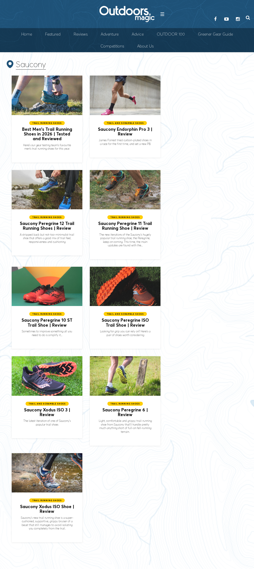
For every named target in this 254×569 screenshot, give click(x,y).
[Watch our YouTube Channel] (226, 19)
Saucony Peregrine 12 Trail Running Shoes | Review (47, 213)
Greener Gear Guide (215, 34)
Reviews (81, 34)
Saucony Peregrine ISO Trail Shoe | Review (125, 308)
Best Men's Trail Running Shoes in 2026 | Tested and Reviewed (47, 119)
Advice (138, 34)
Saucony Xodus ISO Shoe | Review (47, 497)
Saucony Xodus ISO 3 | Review (47, 397)
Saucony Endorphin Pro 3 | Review (125, 117)
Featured (53, 34)
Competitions (112, 46)
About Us (145, 46)
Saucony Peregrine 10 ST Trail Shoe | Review (47, 308)
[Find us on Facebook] (215, 19)
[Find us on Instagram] (237, 19)
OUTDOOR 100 (171, 34)
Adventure (110, 34)
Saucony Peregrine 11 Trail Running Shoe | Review (125, 214)
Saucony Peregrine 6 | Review (125, 400)
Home (26, 34)
